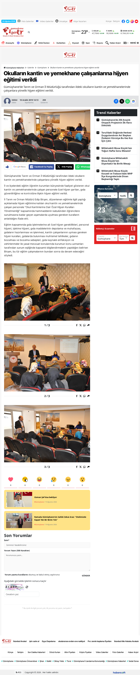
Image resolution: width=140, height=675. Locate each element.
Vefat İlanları (44, 43)
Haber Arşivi (115, 43)
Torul (68, 661)
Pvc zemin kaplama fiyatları (99, 641)
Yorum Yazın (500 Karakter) (17, 550)
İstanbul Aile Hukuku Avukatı (126, 641)
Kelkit (48, 661)
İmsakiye (63, 21)
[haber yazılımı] (119, 672)
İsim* (6, 540)
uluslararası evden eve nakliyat (71, 641)
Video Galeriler (47, 21)
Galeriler (30, 67)
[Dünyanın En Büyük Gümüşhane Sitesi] (6, 641)
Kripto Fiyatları (85, 652)
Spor (88, 43)
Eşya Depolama (49, 641)
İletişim (116, 21)
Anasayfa (10, 43)
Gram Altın (127, 31)
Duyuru (100, 43)
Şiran (41, 661)
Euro (110, 31)
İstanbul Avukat (20, 641)
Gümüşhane (26, 43)
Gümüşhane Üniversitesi (25, 661)
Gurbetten (60, 43)
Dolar (96, 31)
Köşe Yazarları (80, 21)
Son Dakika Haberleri (36, 652)
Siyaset (75, 43)
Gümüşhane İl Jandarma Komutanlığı (88, 661)
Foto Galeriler (28, 21)
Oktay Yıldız (58, 661)
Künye (109, 21)
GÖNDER (86, 575)
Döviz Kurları (54, 652)
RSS (19, 672)
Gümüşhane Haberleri (15, 68)
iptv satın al (34, 641)
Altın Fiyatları (69, 652)
